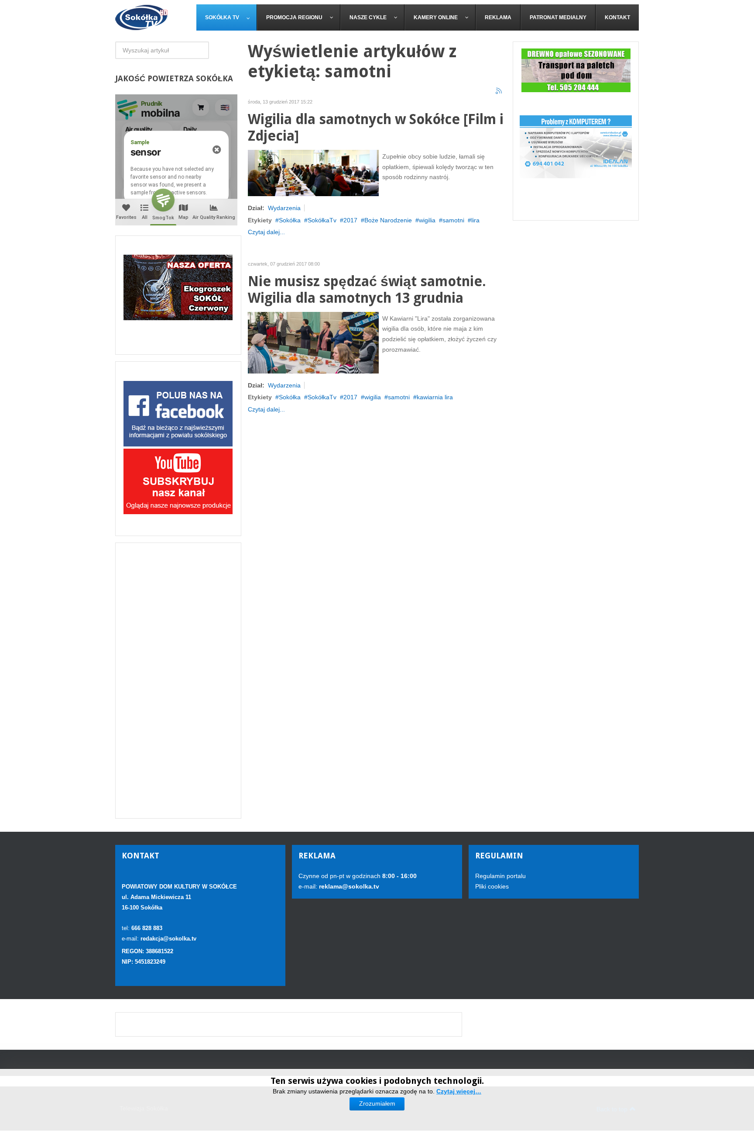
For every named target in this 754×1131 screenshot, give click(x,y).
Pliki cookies (492, 886)
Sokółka (290, 220)
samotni (453, 220)
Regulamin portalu (500, 875)
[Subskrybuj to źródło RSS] (499, 91)
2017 (350, 220)
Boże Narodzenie (388, 220)
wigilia (427, 220)
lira (475, 220)
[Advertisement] (178, 681)
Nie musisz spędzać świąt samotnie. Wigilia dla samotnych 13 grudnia (367, 289)
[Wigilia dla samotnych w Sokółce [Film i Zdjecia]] (313, 172)
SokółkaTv (322, 220)
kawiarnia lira (435, 397)
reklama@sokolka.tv (348, 886)
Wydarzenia (284, 207)
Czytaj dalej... (266, 231)
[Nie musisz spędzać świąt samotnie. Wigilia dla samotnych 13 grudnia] (313, 342)
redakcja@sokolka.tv (168, 938)
